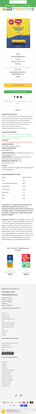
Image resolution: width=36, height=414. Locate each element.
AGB (3, 321)
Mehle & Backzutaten (8, 370)
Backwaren (5, 362)
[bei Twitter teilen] (17, 97)
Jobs (3, 329)
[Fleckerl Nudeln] (25, 261)
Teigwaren (16, 14)
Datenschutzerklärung (8, 323)
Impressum (5, 331)
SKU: (16, 69)
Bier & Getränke (6, 382)
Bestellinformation (9, 101)
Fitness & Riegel (6, 378)
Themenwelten (6, 384)
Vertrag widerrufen (8, 353)
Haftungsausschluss (8, 327)
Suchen (4, 335)
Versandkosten (22, 101)
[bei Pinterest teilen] (21, 97)
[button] (18, 91)
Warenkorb (25, 5)
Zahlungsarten (6, 345)
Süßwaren (4, 368)
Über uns (4, 313)
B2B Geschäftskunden (8, 319)
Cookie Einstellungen (8, 325)
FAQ (30, 101)
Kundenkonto (5, 317)
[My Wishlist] (17, 5)
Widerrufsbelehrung (7, 351)
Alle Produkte (5, 386)
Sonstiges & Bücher (7, 380)
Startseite (10, 14)
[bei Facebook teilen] (14, 97)
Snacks (4, 366)
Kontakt (17, 103)
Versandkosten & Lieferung (9, 343)
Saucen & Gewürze (7, 376)
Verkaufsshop (6, 315)
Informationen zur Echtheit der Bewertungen (17, 413)
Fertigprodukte (6, 374)
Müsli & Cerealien (7, 372)
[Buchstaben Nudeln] (10, 261)
